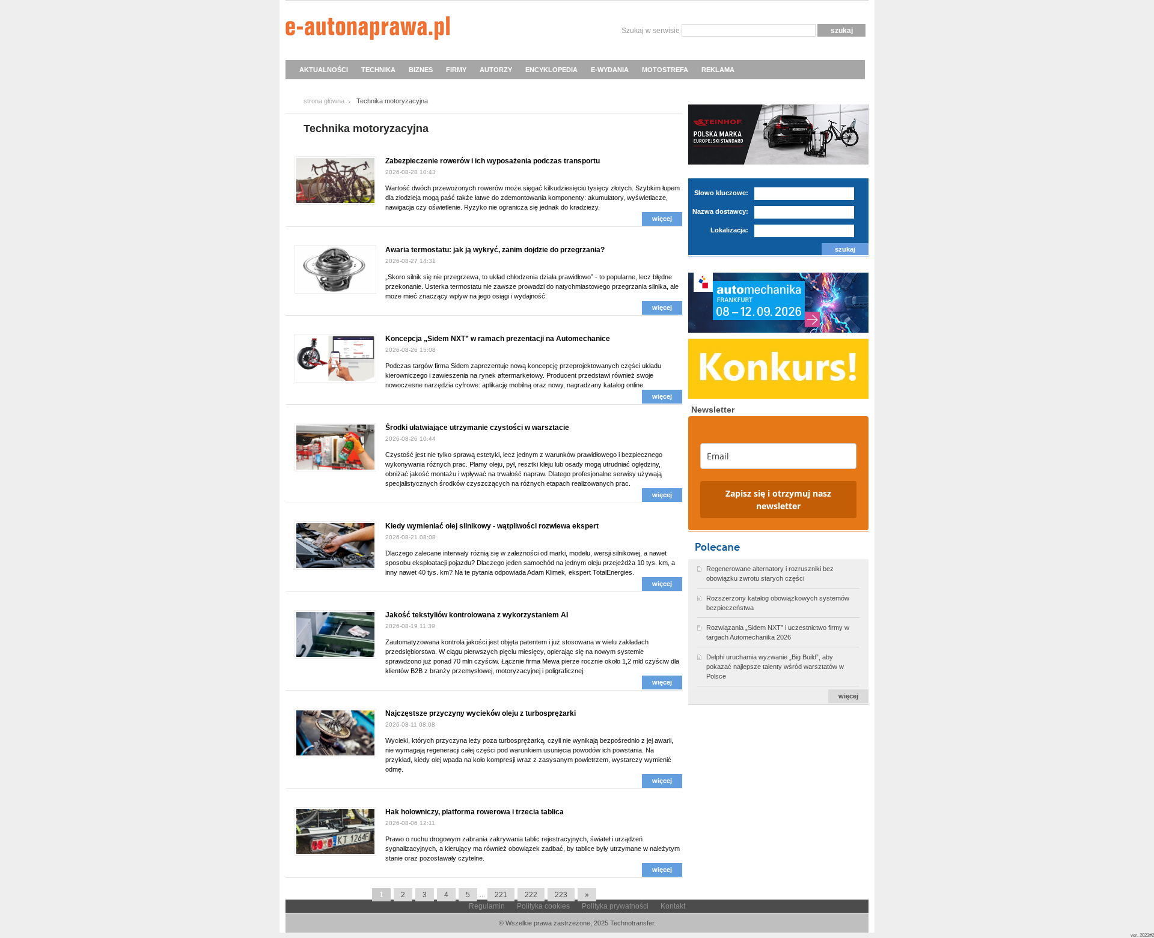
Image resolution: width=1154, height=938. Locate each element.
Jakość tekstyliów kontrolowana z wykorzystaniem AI (476, 615)
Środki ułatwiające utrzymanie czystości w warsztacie (477, 427)
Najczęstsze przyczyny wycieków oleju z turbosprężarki (480, 713)
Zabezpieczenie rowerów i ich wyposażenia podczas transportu (492, 161)
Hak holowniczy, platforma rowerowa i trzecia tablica (474, 812)
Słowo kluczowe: (721, 192)
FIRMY (456, 69)
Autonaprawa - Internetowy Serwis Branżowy (367, 30)
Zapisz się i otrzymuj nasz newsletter (778, 500)
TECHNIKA (378, 69)
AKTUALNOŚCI (323, 69)
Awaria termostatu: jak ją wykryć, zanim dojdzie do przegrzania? (495, 250)
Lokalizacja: (729, 230)
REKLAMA (717, 69)
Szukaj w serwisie (650, 30)
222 (531, 895)
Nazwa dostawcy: (720, 211)
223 (561, 895)
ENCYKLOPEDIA (551, 69)
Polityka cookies (543, 906)
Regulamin (487, 906)
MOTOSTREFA (665, 69)
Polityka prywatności (615, 906)
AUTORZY (496, 69)
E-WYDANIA (610, 69)
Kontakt (673, 906)
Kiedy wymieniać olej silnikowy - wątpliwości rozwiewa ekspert (492, 526)
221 (501, 895)
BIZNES (421, 69)
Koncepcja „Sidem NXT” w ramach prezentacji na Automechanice (497, 338)
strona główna (324, 100)
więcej (662, 218)
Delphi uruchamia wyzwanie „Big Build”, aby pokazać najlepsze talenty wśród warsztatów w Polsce (775, 666)
